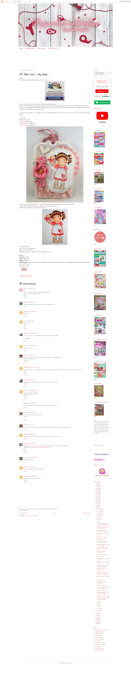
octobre (98, 513)
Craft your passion (23, 123)
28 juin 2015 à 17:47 (29, 424)
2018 (97, 501)
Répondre (25, 297)
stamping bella (98, 648)
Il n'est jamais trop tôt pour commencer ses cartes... (102, 541)
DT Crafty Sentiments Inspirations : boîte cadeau (103, 531)
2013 (97, 615)
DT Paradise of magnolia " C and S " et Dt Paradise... (103, 598)
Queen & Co (97, 637)
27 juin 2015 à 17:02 (31, 302)
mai (97, 602)
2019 (97, 499)
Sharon (25, 355)
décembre (99, 509)
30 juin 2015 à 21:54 (31, 466)
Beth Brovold (26, 367)
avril (98, 604)
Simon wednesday (23, 125)
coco (24, 321)
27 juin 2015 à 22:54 (31, 379)
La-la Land (97, 633)
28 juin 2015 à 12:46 (32, 390)
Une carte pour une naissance (102, 585)
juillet (98, 519)
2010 (97, 621)
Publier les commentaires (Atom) (31, 515)
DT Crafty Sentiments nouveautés (101, 552)
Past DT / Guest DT (52, 48)
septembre (99, 515)
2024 (97, 488)
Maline (25, 434)
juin (97, 521)
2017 (97, 503)
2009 (97, 623)
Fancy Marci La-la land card (102, 572)
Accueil (21, 48)
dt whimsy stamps (98, 644)
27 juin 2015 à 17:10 (32, 311)
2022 (97, 492)
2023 (97, 490)
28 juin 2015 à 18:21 (31, 434)
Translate (104, 75)
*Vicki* (25, 302)
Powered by (97, 96)
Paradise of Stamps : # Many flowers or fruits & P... (102, 566)
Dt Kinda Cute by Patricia (100, 630)
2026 (97, 484)
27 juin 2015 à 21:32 (32, 345)
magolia (96, 646)
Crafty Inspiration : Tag (101, 539)
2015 (97, 507)
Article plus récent (23, 513)
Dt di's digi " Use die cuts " (102, 590)
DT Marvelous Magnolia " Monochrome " (102, 582)
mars (98, 606)
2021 (97, 494)
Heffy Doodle (97, 631)
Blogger (70, 662)
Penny (25, 379)
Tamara (36, 204)
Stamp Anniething (98, 639)
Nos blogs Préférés (29, 48)
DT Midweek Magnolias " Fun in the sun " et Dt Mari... (103, 593)
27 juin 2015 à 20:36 (31, 333)
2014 (97, 613)
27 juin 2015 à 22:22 (33, 367)
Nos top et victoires (41, 48)
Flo (41, 207)
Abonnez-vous (102, 91)
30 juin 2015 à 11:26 (33, 457)
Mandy (25, 443)
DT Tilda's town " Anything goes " (103, 574)
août (98, 517)
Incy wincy (22, 121)
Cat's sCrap (26, 457)
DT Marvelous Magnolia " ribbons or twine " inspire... (103, 545)
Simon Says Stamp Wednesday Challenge (41, 447)
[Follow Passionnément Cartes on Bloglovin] (101, 455)
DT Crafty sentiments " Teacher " (103, 596)
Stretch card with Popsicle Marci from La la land (103, 527)
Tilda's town (46, 80)
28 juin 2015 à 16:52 (31, 412)
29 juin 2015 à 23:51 (31, 443)
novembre (99, 511)
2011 (97, 619)
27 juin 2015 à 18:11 (30, 321)
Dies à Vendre (99, 579)
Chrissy (25, 333)
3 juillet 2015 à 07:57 (32, 476)
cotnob (25, 412)
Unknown (26, 311)
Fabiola (25, 466)
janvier (98, 610)
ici (45, 206)
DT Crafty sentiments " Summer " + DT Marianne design (103, 524)
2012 (97, 617)
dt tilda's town (26, 276)
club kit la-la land (99, 642)
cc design (97, 641)
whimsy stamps (98, 650)
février (98, 608)
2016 (97, 505)
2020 (97, 497)
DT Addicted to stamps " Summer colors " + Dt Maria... (103, 588)
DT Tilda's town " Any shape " (102, 537)
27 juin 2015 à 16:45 (31, 288)
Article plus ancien (86, 513)
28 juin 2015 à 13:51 (32, 403)
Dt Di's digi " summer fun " (102, 554)
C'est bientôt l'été (100, 556)
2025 (97, 486)
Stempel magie (23, 119)
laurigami (25, 476)
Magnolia (30, 276)
